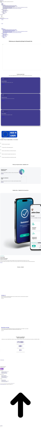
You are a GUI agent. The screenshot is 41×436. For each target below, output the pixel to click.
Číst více (2, 298)
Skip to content (1, 0)
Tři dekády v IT (3, 295)
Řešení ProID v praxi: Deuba (5, 327)
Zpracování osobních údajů (3, 384)
